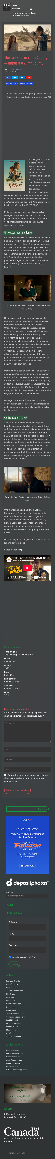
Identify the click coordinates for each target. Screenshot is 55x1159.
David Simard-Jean (13, 1004)
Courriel (14, 945)
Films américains (12, 84)
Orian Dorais (11, 1001)
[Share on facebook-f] (8, 77)
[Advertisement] (27, 129)
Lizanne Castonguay (16, 69)
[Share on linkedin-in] (22, 77)
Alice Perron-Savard (14, 1060)
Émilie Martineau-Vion (14, 1054)
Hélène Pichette (12, 1050)
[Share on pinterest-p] (29, 77)
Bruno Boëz (10, 1007)
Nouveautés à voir (26, 84)
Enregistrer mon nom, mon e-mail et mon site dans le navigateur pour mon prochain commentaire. (26, 778)
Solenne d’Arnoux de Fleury (16, 1070)
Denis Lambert (12, 1067)
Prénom (14, 922)
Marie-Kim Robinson (14, 1063)
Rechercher (42, 809)
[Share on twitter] (15, 77)
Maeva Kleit (11, 1030)
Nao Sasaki (10, 997)
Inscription (14, 964)
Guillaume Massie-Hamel (16, 1017)
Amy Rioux (10, 1033)
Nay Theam (10, 994)
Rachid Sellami (12, 1020)
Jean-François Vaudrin (15, 1014)
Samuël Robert (12, 1027)
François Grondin (13, 981)
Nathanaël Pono (12, 988)
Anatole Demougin (13, 1037)
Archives (9, 892)
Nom (12, 933)
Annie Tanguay (12, 984)
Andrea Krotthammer (14, 991)
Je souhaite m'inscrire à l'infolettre (24, 957)
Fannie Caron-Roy (13, 1057)
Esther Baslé (11, 1010)
